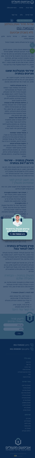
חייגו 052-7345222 (18, 234)
